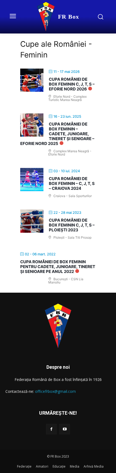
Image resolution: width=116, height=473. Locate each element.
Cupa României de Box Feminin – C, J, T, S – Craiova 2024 (72, 183)
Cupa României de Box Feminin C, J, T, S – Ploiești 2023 (72, 225)
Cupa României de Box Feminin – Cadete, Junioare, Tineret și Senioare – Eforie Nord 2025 (57, 133)
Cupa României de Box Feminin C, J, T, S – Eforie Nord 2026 (72, 84)
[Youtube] (64, 429)
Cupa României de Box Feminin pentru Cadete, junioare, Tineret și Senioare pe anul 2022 (57, 266)
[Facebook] (51, 429)
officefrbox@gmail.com (55, 391)
